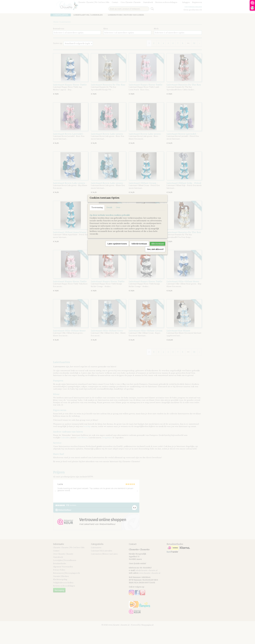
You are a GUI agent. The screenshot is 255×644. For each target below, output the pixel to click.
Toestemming (97, 207)
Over (118, 207)
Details (109, 207)
